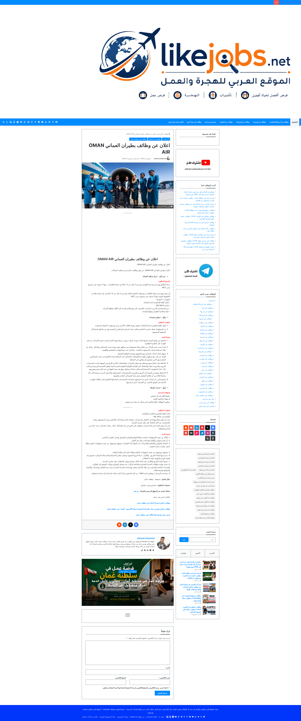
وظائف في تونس (206, 363)
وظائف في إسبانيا (206, 330)
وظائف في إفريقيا (243, 122)
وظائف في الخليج (227, 122)
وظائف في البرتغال (205, 341)
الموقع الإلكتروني (120, 678)
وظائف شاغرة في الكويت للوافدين (204, 490)
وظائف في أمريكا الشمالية (280, 122)
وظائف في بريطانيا (205, 322)
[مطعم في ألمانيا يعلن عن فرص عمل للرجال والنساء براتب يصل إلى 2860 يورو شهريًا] (209, 565)
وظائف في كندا (207, 308)
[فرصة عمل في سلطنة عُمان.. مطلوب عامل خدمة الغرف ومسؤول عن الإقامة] (209, 576)
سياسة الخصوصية (122, 717)
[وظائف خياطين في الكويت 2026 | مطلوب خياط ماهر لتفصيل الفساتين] (209, 610)
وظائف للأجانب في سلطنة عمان (204, 518)
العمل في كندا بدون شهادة (206, 470)
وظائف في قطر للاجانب (207, 514)
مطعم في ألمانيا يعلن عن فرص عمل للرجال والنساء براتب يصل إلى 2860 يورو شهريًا (190, 564)
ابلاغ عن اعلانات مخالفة (90, 717)
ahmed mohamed (160, 158)
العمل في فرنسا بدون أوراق (206, 462)
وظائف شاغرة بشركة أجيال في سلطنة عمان (153, 503)
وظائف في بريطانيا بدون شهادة (205, 506)
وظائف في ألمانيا (206, 326)
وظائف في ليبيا (207, 366)
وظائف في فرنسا (206, 337)
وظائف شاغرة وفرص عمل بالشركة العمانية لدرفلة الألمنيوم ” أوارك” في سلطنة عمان (138, 509)
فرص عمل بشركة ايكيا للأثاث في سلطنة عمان (153, 515)
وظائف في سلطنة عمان (138, 139)
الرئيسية (295, 122)
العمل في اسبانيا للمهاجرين (206, 458)
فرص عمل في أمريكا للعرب (206, 478)
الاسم (167, 668)
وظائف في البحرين (205, 388)
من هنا (136, 491)
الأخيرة (212, 553)
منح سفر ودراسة (210, 122)
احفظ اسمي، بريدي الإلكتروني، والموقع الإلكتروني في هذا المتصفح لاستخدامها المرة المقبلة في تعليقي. (135, 688)
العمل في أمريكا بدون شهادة (206, 454)
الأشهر (197, 553)
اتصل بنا (161, 717)
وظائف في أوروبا (260, 122)
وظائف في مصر (206, 370)
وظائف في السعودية (205, 392)
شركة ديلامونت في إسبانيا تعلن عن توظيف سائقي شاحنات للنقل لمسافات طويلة (190, 586)
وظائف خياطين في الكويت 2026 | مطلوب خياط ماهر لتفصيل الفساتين (192, 609)
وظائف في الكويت (206, 384)
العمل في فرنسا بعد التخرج (206, 466)
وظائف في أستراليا (205, 315)
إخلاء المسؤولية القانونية (107, 717)
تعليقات (183, 553)
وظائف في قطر (206, 381)
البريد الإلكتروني (164, 678)
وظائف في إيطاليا (206, 333)
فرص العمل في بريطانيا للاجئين (205, 474)
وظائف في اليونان (206, 344)
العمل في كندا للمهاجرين (188, 470)
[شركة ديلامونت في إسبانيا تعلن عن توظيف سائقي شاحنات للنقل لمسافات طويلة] (209, 587)
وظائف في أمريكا (206, 312)
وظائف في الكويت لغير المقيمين (204, 502)
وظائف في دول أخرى (194, 122)
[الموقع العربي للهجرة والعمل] (195, 62)
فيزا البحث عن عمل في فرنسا (205, 486)
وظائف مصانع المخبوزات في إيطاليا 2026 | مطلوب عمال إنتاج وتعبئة (191, 598)
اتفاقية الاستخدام (151, 717)
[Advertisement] (127, 231)
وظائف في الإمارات (205, 377)
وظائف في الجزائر (206, 355)
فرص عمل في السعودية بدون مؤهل (204, 482)
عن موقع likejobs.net (137, 717)
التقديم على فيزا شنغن (175, 122)
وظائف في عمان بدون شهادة (205, 510)
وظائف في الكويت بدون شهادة (205, 498)
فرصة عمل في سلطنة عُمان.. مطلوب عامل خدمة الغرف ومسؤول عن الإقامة (128, 582)
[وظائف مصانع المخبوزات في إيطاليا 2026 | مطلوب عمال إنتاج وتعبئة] (209, 599)
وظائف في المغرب (205, 359)
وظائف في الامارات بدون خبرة (205, 494)
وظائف (166, 134)
